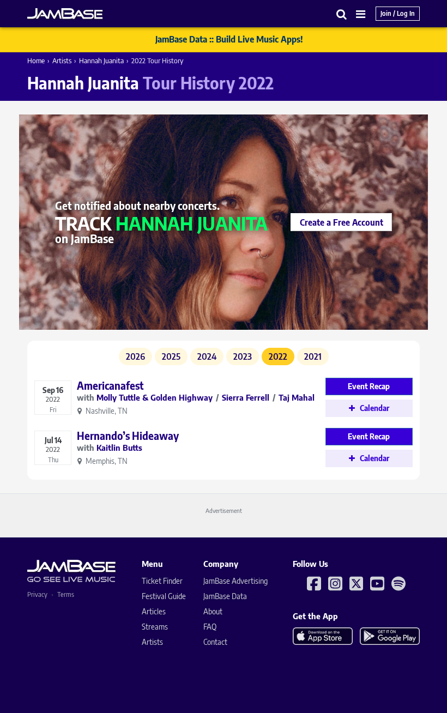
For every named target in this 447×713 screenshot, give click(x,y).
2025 (171, 356)
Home (36, 60)
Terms (65, 594)
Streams (155, 626)
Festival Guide (164, 596)
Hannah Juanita (101, 60)
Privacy (37, 594)
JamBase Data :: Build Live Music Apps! (229, 39)
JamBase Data (225, 596)
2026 (135, 356)
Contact (215, 641)
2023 (242, 356)
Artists (61, 60)
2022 (278, 356)
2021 (313, 356)
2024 (206, 356)
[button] (342, 14)
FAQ (209, 626)
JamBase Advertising (235, 580)
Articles (154, 611)
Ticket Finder (162, 580)
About (212, 611)
